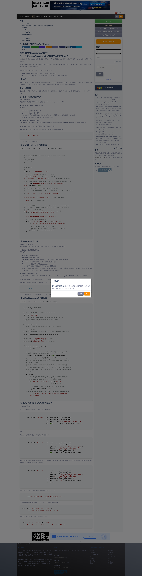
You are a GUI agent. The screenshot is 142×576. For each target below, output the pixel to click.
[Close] (89, 281)
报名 (87, 293)
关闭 (81, 293)
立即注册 (54, 286)
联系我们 (61, 286)
